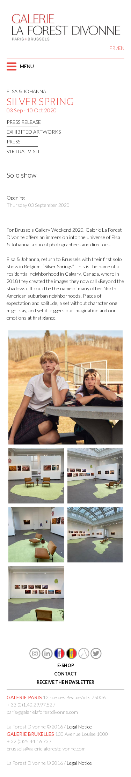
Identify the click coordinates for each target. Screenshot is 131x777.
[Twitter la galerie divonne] (96, 657)
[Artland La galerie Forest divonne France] (83, 657)
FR (112, 48)
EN (121, 48)
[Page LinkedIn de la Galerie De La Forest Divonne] (47, 657)
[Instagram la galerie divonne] (35, 657)
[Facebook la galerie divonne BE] (71, 657)
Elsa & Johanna (26, 91)
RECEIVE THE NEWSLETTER (65, 682)
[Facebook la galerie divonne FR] (59, 657)
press (13, 141)
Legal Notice (79, 727)
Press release (24, 122)
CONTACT (65, 674)
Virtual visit (23, 151)
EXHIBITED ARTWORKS (34, 132)
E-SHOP (65, 665)
